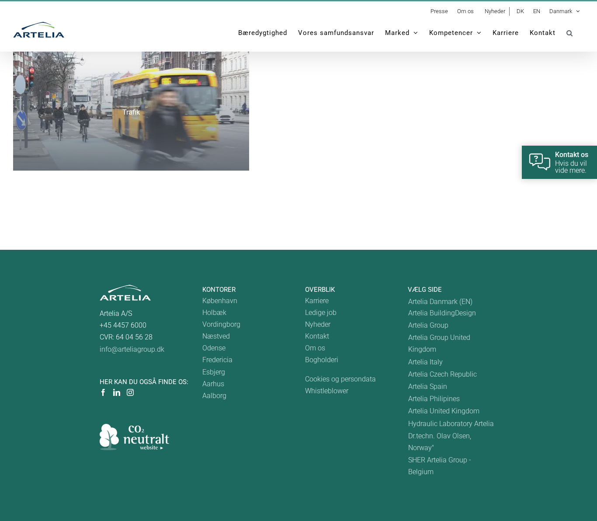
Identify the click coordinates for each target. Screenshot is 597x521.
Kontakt (317, 336)
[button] (569, 33)
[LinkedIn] (116, 392)
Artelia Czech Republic (442, 374)
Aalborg (214, 396)
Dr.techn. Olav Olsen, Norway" (439, 442)
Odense (214, 348)
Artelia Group (428, 325)
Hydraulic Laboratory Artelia (451, 424)
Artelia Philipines (434, 399)
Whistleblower (326, 391)
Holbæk (214, 312)
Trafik (131, 112)
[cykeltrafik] (131, 111)
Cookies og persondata (340, 379)
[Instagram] (130, 392)
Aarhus (213, 384)
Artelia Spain (427, 386)
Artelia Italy (425, 362)
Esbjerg (213, 372)
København (219, 301)
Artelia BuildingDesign (442, 313)
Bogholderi (321, 360)
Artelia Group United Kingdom (439, 343)
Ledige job (321, 312)
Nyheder (317, 324)
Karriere (317, 301)
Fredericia (217, 360)
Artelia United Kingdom (443, 411)
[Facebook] (103, 392)
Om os (315, 348)
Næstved (216, 336)
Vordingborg (221, 324)
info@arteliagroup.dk (132, 349)
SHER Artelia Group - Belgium (439, 466)
